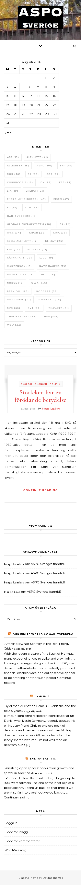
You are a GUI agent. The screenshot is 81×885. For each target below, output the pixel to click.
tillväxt (58, 308)
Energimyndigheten (26, 199)
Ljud (46, 257)
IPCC (14, 232)
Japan (37, 232)
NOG (48, 274)
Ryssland (50, 299)
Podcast (47, 291)
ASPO (44, 165)
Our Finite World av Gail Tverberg (43, 634)
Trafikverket (22, 316)
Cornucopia (20, 182)
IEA (65, 224)
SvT (34, 308)
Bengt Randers (50, 408)
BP (33, 174)
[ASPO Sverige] (40, 18)
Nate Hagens (52, 266)
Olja (39, 282)
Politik (55, 384)
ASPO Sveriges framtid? (48, 564)
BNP (66, 165)
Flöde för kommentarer (22, 841)
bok (13, 174)
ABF (13, 157)
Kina (60, 232)
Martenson (19, 266)
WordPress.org (15, 850)
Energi (35, 190)
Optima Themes (52, 877)
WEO (14, 324)
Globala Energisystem (29, 224)
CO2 (53, 174)
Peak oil (18, 291)
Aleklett (37, 157)
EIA (12, 190)
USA (51, 316)
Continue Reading (40, 490)
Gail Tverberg (22, 216)
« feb (8, 133)
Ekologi (26, 384)
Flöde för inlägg (16, 832)
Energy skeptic (43, 758)
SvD (13, 308)
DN (46, 182)
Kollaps (37, 249)
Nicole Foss (20, 274)
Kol (13, 249)
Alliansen (18, 165)
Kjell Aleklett (22, 241)
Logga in (11, 823)
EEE (65, 182)
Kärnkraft (19, 257)
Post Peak (19, 299)
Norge (15, 282)
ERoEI (61, 199)
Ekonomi (41, 384)
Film (32, 207)
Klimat (54, 241)
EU (12, 207)
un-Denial (43, 696)
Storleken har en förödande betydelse (40, 396)
